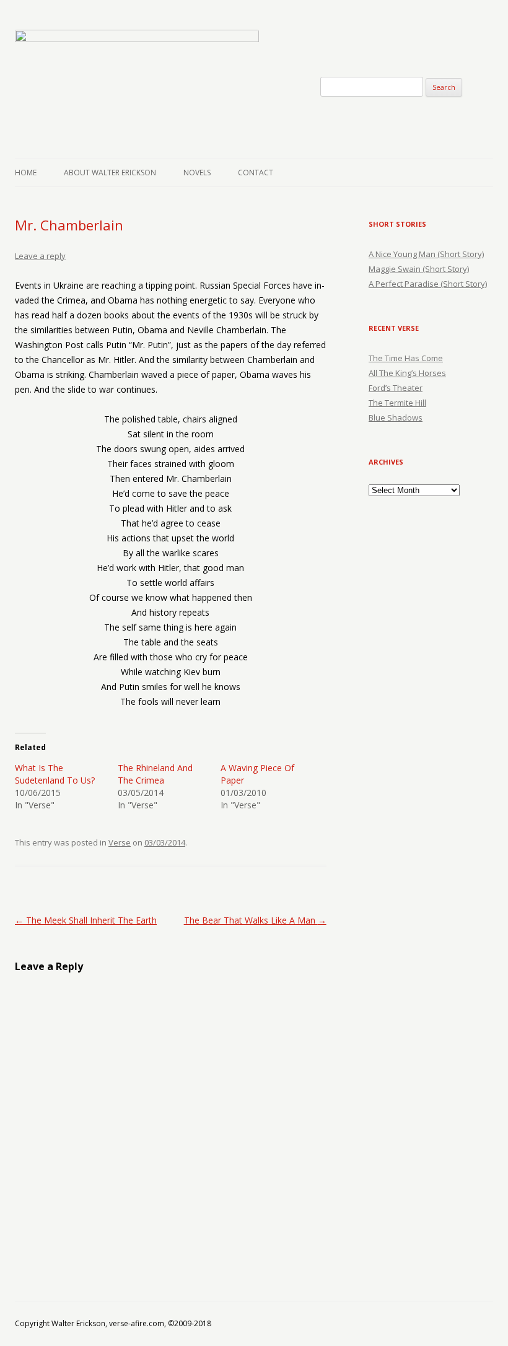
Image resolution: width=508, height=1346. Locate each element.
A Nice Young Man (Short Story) (426, 254)
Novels (197, 172)
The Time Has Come (406, 358)
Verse (119, 842)
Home (26, 172)
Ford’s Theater (396, 387)
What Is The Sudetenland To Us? (55, 774)
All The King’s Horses (407, 372)
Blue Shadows (396, 417)
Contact (255, 172)
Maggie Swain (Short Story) (419, 268)
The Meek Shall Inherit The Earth (86, 920)
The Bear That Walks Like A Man (255, 920)
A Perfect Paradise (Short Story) (428, 283)
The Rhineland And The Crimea (155, 774)
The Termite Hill (397, 402)
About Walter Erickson (110, 172)
